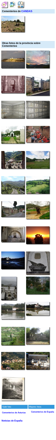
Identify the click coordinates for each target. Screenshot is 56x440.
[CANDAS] (4, 4)
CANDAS (26, 11)
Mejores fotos (35, 407)
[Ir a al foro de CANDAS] (20, 4)
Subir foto (6, 407)
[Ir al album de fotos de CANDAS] (12, 4)
